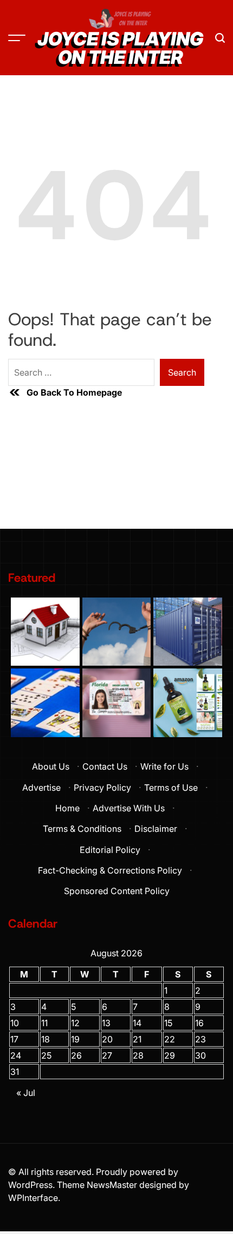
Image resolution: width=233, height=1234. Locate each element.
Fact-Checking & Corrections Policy (110, 870)
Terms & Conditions (82, 828)
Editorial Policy (110, 849)
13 (106, 1023)
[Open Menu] (16, 37)
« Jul (25, 1092)
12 (75, 1023)
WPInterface (33, 1197)
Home (67, 808)
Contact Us (104, 766)
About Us (50, 766)
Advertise (41, 787)
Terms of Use (171, 787)
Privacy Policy (102, 787)
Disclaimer (155, 828)
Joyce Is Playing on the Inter (120, 48)
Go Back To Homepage (74, 392)
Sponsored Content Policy (117, 890)
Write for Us (164, 766)
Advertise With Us (129, 808)
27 (107, 1055)
